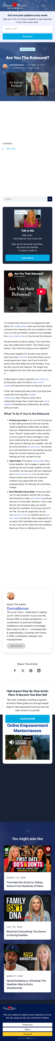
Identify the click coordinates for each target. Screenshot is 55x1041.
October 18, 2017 (36, 65)
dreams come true (22, 474)
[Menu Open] (43, 5)
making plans (38, 461)
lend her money (20, 515)
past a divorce (41, 379)
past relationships (18, 326)
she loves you (33, 446)
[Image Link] (5, 66)
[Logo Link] (15, 5)
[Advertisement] (27, 120)
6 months (22, 357)
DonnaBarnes (16, 65)
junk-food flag (37, 498)
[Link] (15, 670)
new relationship (17, 336)
